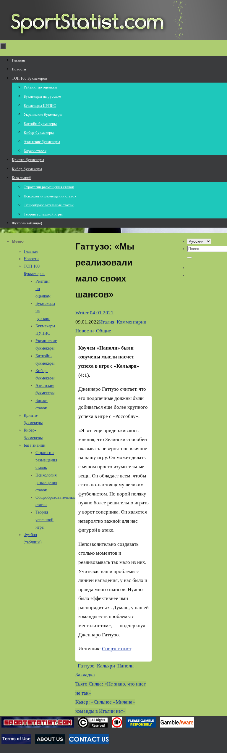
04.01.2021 (102, 313)
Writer (82, 313)
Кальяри (106, 666)
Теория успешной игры (44, 519)
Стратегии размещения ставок (46, 460)
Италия (106, 322)
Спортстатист (116, 648)
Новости (84, 331)
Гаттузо (86, 666)
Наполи (125, 666)
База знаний (35, 445)
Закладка (85, 675)
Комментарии (131, 322)
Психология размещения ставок (46, 482)
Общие (103, 331)
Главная (31, 251)
